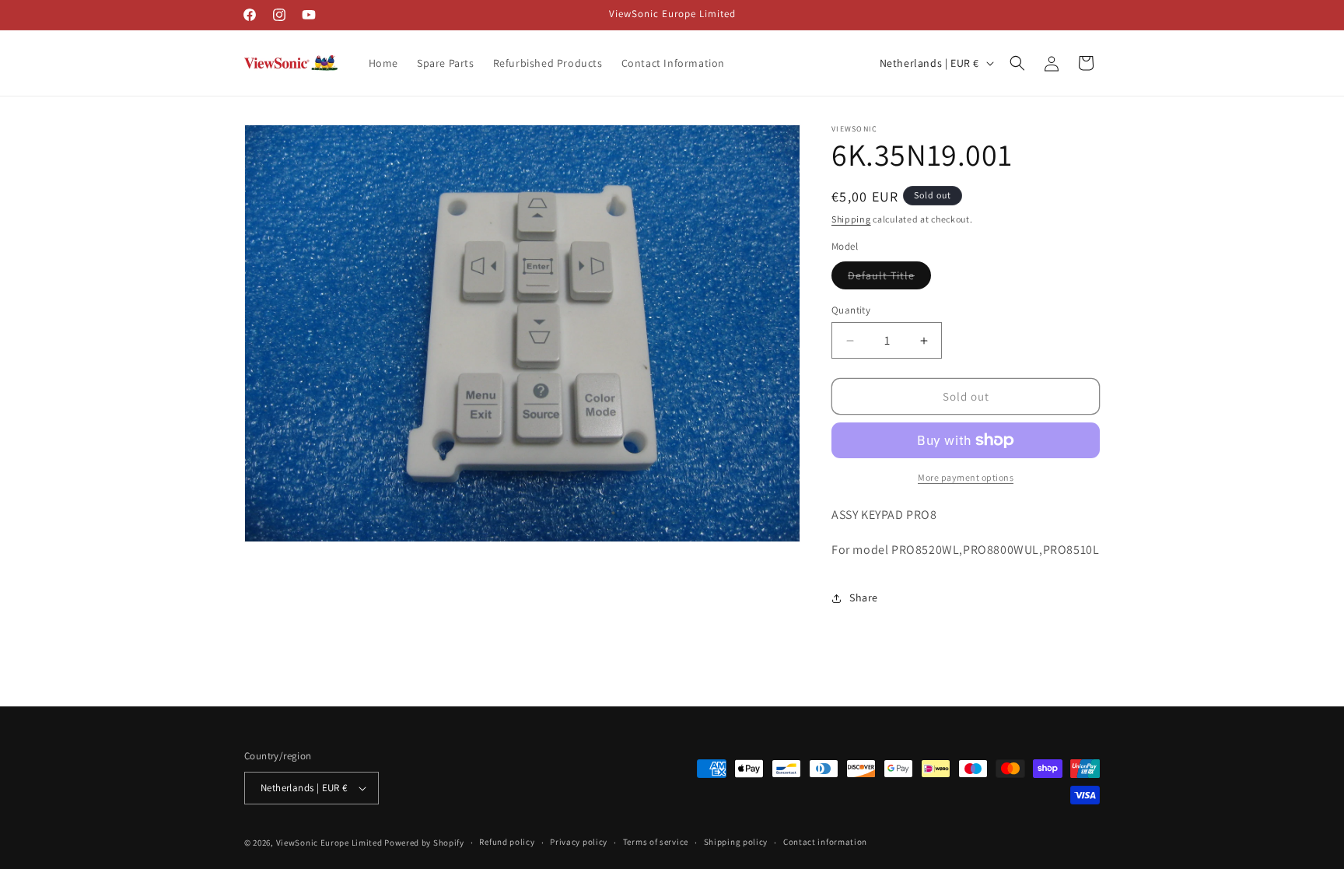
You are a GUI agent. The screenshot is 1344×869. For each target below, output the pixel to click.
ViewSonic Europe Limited (329, 842)
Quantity (850, 310)
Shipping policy (736, 841)
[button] (1017, 63)
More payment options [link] (965, 477)
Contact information (825, 841)
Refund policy (506, 841)
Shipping (851, 219)
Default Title (889, 278)
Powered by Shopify (424, 842)
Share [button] (863, 597)
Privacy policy (578, 841)
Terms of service (655, 841)
